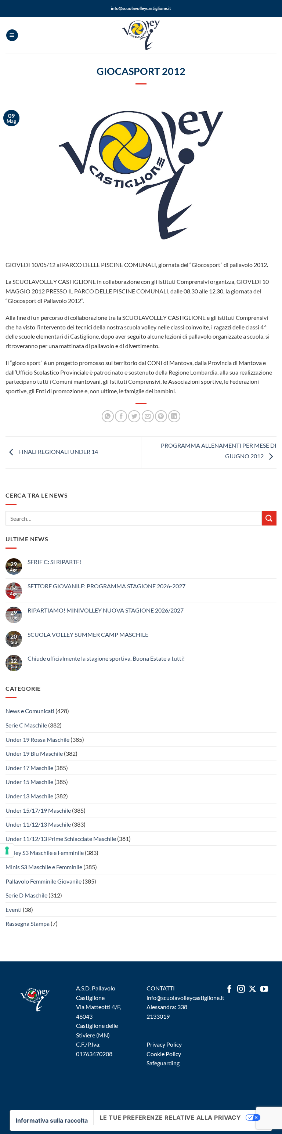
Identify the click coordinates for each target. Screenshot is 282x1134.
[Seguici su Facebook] (229, 989)
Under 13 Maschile (29, 795)
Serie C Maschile (26, 725)
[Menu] (12, 35)
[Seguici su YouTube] (264, 989)
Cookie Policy (164, 1053)
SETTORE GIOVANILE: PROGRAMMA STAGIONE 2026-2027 (106, 585)
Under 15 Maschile (29, 781)
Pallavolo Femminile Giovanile (44, 881)
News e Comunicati (30, 710)
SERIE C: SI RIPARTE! (54, 561)
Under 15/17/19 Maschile (38, 810)
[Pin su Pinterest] (161, 416)
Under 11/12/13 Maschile (38, 824)
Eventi (14, 909)
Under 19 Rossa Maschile (37, 739)
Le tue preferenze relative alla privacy (170, 1117)
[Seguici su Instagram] (241, 989)
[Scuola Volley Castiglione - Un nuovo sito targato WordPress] (141, 35)
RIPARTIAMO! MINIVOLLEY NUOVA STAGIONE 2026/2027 (106, 610)
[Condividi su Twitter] (134, 416)
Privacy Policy (164, 1044)
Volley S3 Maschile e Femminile (45, 852)
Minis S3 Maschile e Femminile (44, 866)
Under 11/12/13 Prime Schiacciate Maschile (61, 838)
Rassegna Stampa (28, 923)
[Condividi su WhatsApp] (108, 416)
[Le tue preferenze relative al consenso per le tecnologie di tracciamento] (7, 850)
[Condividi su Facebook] (121, 416)
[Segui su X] (252, 989)
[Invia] (269, 518)
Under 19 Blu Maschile (34, 753)
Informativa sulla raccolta (52, 1120)
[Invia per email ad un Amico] (148, 416)
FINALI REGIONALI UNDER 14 (57, 451)
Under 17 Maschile (29, 767)
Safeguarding (163, 1062)
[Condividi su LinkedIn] (174, 416)
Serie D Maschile (26, 895)
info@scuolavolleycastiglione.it (141, 8)
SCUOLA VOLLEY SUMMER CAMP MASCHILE (88, 634)
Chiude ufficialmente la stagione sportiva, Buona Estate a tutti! (106, 658)
